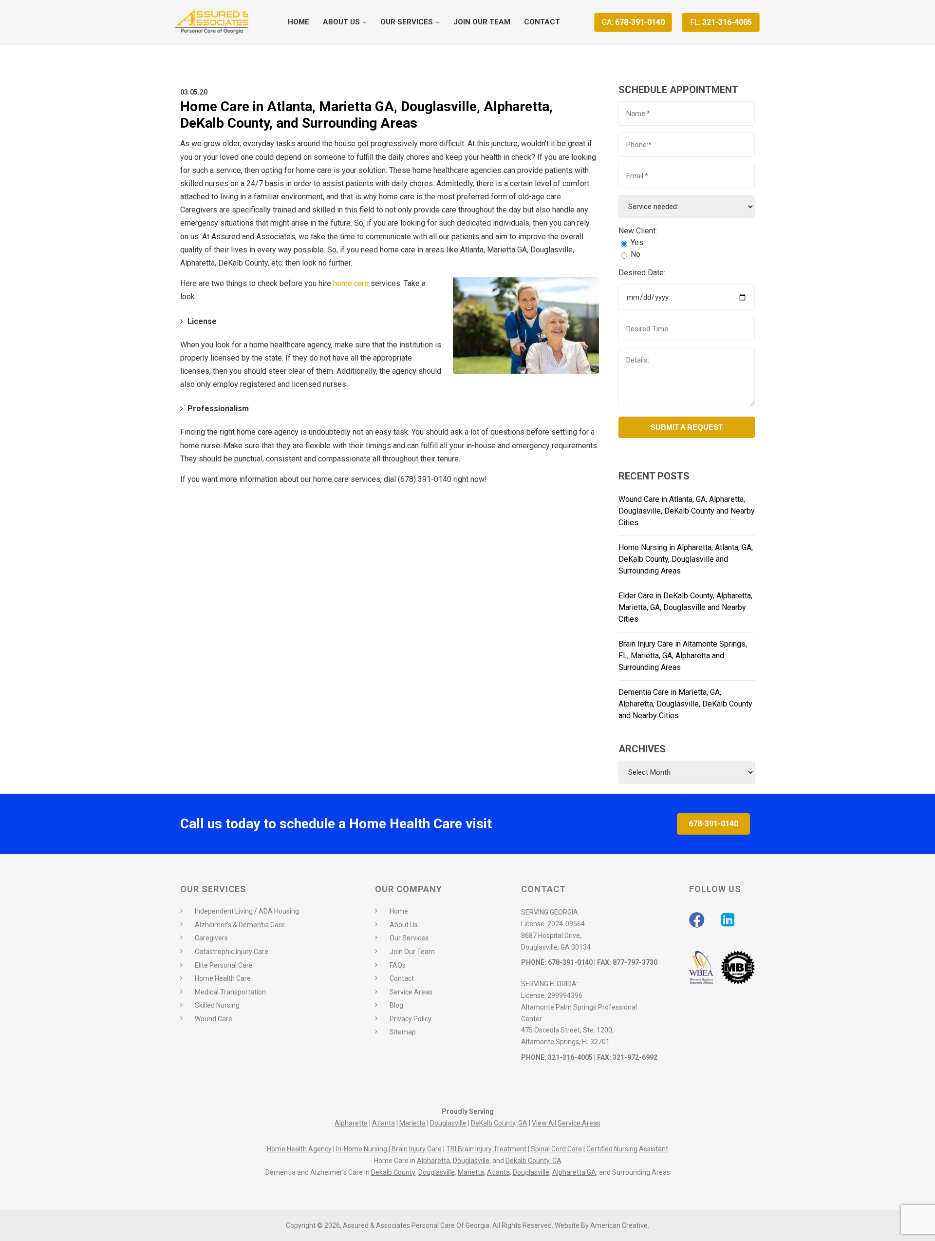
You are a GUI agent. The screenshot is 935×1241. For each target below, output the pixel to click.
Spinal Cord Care (556, 1149)
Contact (402, 978)
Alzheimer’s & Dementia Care (240, 925)
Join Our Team (412, 951)
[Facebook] (697, 920)
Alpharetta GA (574, 1172)
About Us (404, 925)
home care (351, 283)
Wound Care (213, 1019)
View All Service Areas (566, 1123)
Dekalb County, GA (533, 1161)
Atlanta (383, 1123)
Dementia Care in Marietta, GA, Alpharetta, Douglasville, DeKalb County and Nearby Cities (685, 703)
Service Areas (411, 992)
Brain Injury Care (417, 1149)
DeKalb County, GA (499, 1123)
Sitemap (403, 1032)
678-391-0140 (633, 22)
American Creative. (619, 1225)
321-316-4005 (721, 22)
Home (399, 911)
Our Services (409, 938)
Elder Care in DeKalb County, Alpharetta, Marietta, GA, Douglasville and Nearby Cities (685, 607)
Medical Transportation (230, 992)
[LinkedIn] (727, 920)
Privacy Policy (410, 1019)
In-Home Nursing (361, 1149)
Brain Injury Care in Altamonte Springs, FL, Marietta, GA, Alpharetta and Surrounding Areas (682, 655)
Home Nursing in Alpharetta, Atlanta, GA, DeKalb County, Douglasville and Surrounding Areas (685, 559)
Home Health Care (223, 978)
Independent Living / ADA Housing (247, 911)
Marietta (412, 1123)
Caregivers (211, 938)
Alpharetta (351, 1123)
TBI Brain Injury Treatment (486, 1149)
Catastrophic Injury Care (231, 951)
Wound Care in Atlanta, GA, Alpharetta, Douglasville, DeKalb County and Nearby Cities (686, 511)
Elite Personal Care (224, 965)
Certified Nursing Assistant (627, 1149)
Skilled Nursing (217, 1005)
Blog (396, 1005)
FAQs (398, 965)
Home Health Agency (299, 1149)
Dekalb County (393, 1172)
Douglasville (448, 1123)
